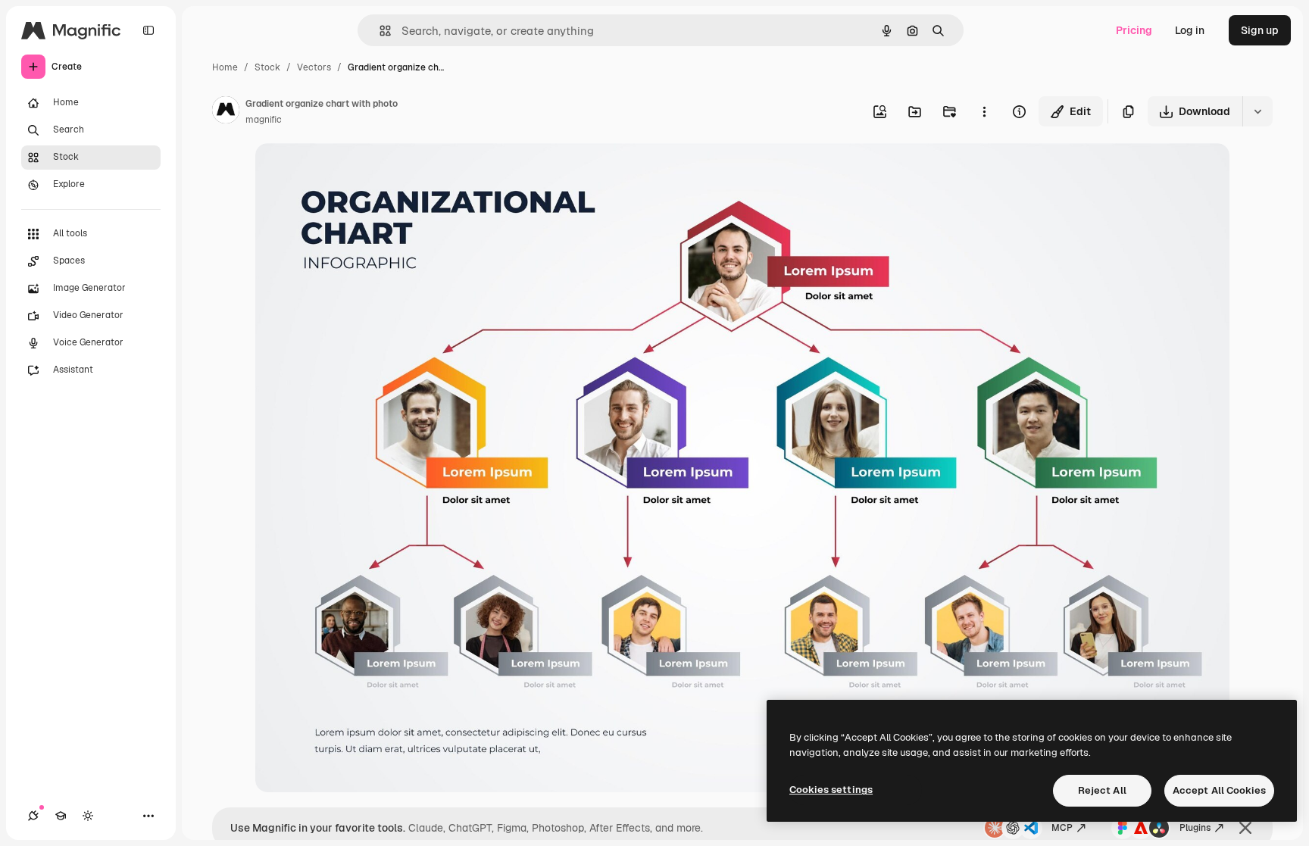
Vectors (314, 67)
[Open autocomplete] (379, 30)
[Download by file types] (1257, 111)
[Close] (1245, 828)
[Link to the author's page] (225, 112)
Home (225, 67)
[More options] (984, 111)
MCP (1062, 828)
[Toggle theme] (88, 816)
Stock (267, 67)
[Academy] (60, 816)
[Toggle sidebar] (148, 30)
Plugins (1195, 828)
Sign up (1260, 30)
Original (352, 172)
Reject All (1102, 790)
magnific (263, 120)
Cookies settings (831, 789)
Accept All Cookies (1219, 790)
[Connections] (33, 816)
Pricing (1134, 30)
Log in (1189, 30)
